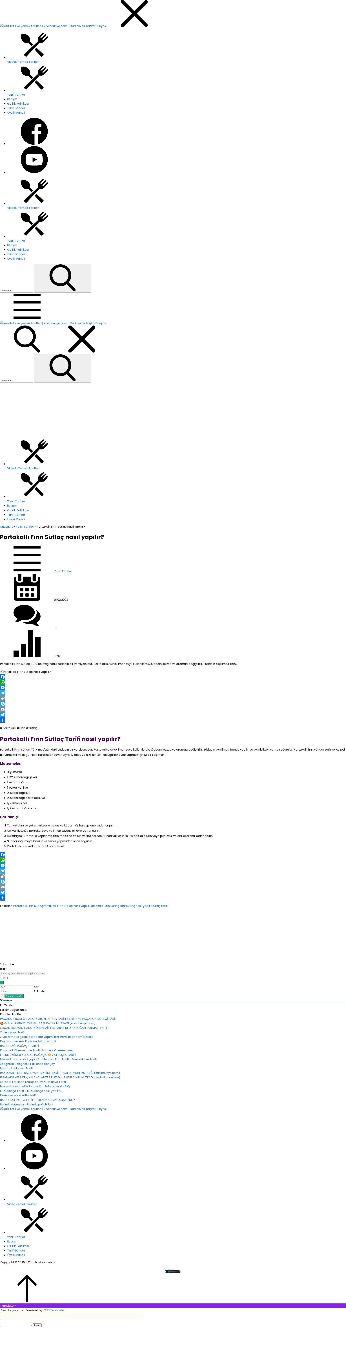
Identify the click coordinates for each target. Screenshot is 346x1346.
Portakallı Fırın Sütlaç (28, 906)
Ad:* (36, 987)
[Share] (173, 720)
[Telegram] (173, 693)
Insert (37, 1325)
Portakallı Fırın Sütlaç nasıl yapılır (66, 906)
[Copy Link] (173, 698)
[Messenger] (173, 687)
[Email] (173, 709)
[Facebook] (173, 676)
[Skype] (173, 704)
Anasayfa (6, 527)
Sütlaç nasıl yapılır (139, 906)
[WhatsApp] (173, 682)
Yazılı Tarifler (25, 527)
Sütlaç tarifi (160, 906)
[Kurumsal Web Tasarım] (173, 1273)
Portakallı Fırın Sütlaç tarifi (107, 906)
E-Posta (39, 991)
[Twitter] (173, 714)
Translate (57, 1310)
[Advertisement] (173, 409)
